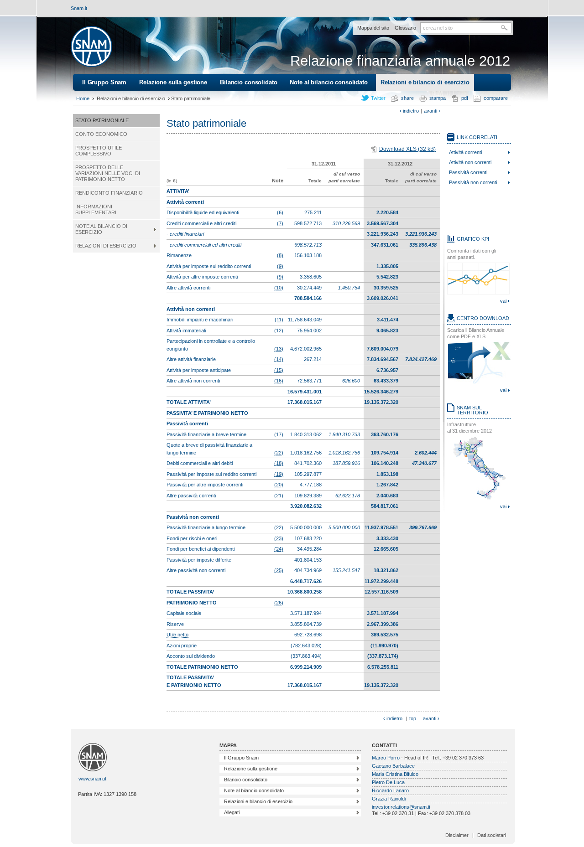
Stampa (437, 98)
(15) (278, 370)
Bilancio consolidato (248, 82)
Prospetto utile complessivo (98, 150)
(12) (278, 330)
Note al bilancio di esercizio (101, 229)
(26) (278, 602)
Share (407, 98)
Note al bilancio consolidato (328, 82)
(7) (280, 223)
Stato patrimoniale (102, 120)
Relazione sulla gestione (173, 82)
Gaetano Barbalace (393, 766)
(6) (280, 212)
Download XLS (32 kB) (407, 149)
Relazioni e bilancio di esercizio (425, 82)
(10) (278, 287)
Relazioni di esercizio (105, 245)
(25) (278, 570)
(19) (278, 474)
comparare (496, 98)
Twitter (378, 98)
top (412, 718)
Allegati (232, 812)
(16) (278, 380)
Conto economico (101, 134)
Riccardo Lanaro (390, 790)
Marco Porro (386, 757)
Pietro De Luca (388, 782)
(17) (278, 434)
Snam (91, 46)
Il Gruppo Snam (104, 82)
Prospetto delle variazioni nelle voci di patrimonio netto (107, 173)
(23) (278, 538)
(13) (278, 348)
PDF (464, 98)
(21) (278, 495)
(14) (278, 359)
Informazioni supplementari (95, 209)
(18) (278, 463)
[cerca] (506, 28)
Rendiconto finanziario (109, 193)
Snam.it (79, 8)
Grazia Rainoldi (389, 798)
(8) (280, 255)
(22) (278, 452)
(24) (278, 549)
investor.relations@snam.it (401, 807)
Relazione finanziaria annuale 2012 (400, 61)
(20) (278, 484)
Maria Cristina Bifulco (395, 774)
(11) (279, 319)
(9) (280, 266)
